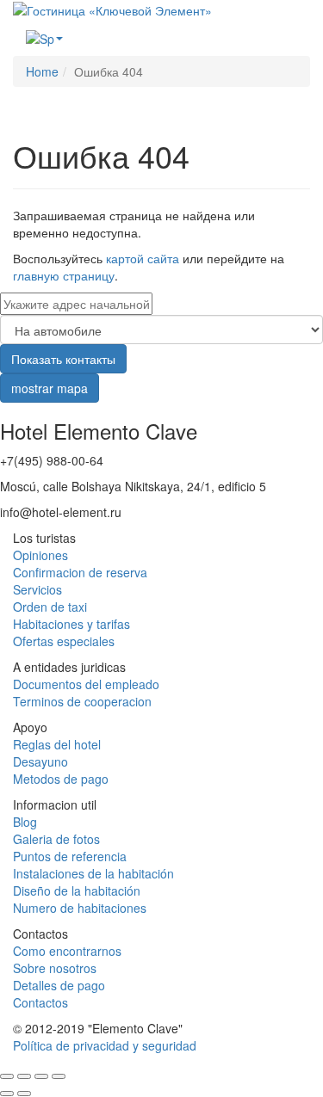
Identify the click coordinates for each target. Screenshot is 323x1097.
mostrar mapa (49, 388)
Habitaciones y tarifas (71, 623)
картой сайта (142, 258)
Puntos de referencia (70, 856)
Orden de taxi (50, 606)
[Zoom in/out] (58, 1076)
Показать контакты (63, 358)
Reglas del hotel (57, 744)
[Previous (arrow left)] (7, 1093)
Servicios (37, 589)
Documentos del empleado (86, 684)
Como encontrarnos (67, 950)
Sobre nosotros (54, 968)
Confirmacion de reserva (80, 572)
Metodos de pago (61, 778)
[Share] (24, 1076)
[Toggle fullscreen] (41, 1076)
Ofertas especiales (64, 641)
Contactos (40, 1002)
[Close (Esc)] (7, 1076)
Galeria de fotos (56, 838)
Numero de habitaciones (79, 907)
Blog (25, 821)
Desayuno (40, 761)
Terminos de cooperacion (82, 701)
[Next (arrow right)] (24, 1093)
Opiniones (40, 555)
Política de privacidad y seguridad (104, 1045)
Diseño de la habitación (76, 890)
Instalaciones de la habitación (93, 873)
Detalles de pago (59, 985)
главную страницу (64, 275)
